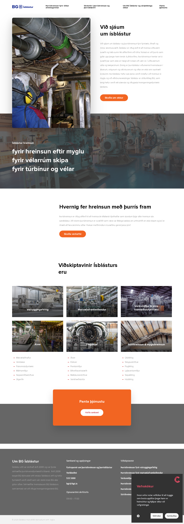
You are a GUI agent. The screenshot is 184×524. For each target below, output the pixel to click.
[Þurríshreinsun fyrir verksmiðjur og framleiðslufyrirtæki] (146, 301)
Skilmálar (157, 516)
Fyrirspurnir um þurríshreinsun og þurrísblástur (89, 467)
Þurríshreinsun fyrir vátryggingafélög (139, 467)
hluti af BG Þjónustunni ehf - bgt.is (40, 520)
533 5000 (70, 478)
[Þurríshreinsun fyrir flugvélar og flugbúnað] (92, 336)
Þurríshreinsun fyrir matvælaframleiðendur (142, 473)
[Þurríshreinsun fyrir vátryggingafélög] (37, 301)
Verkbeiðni (71, 473)
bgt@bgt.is (71, 483)
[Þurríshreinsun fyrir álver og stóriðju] (37, 336)
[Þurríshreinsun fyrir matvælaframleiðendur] (92, 301)
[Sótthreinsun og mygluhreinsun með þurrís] (146, 336)
